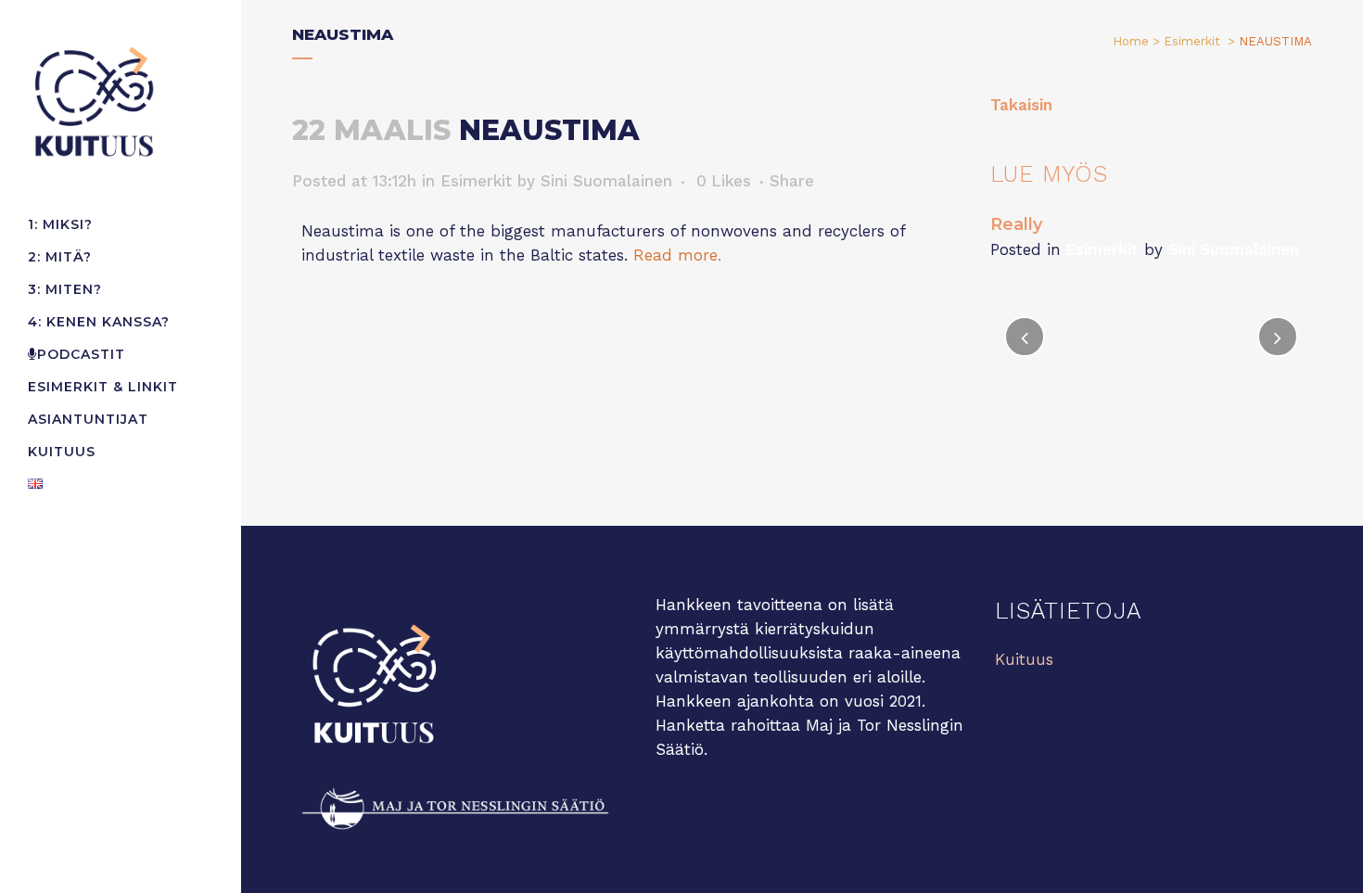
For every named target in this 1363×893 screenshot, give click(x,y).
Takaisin (1021, 105)
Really (1016, 224)
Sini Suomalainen (606, 181)
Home (1131, 41)
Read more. (677, 255)
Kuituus (1024, 659)
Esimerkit (1192, 41)
